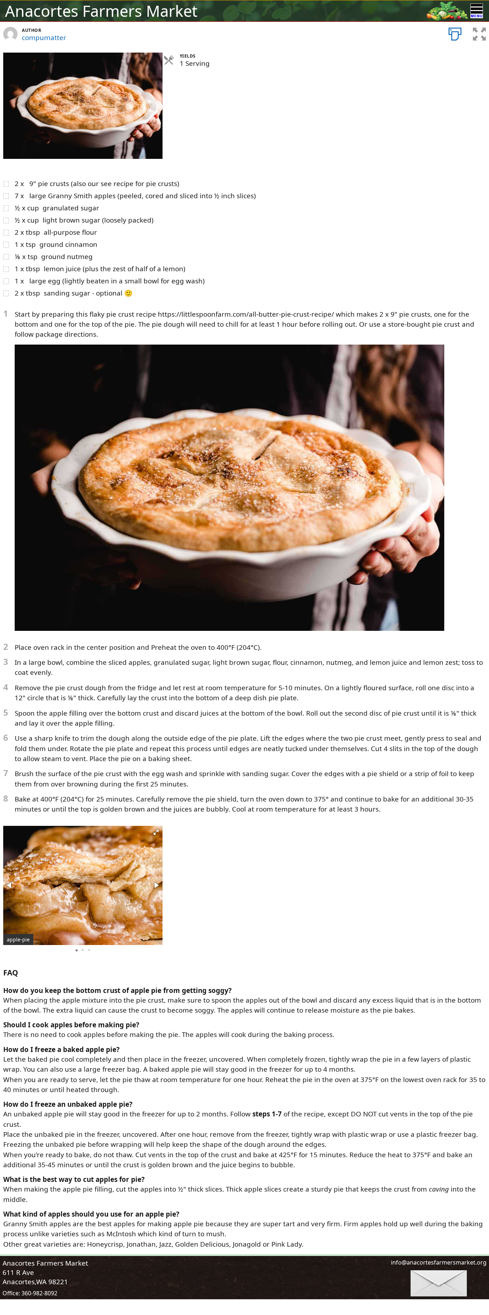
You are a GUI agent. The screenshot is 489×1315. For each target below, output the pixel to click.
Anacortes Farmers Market (101, 10)
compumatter (44, 37)
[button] (156, 832)
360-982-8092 (39, 1293)
